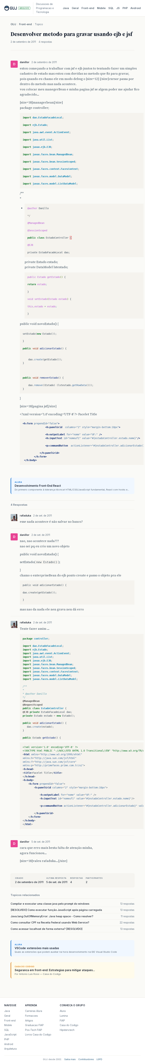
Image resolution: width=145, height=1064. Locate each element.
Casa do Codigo (69, 1025)
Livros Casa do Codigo (38, 1034)
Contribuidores (86, 1059)
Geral (75, 8)
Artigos (29, 1020)
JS (118, 8)
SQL (111, 8)
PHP (125, 8)
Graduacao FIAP (34, 1025)
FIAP (62, 1020)
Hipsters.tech (67, 1030)
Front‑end (88, 8)
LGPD (99, 1059)
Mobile (101, 8)
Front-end (25, 24)
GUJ (13, 24)
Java (66, 8)
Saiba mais (70, 1059)
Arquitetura (10, 1048)
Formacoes (31, 1015)
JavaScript (10, 1034)
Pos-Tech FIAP (33, 1030)
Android (135, 8)
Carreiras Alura (33, 1011)
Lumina (64, 1015)
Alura (63, 1011)
